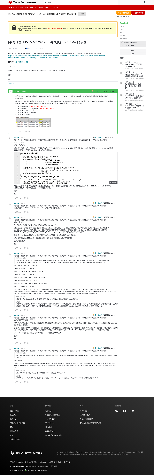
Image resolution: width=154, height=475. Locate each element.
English (55, 7)
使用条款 (52, 462)
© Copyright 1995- (18, 466)
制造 (11, 435)
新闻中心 (13, 419)
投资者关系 (14, 431)
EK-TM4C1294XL (129, 46)
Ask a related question (55, 28)
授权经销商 (97, 423)
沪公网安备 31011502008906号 (37, 470)
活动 (11, 427)
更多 (83, 14)
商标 (59, 462)
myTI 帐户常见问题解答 (53, 435)
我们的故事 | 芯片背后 (17, 423)
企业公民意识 (15, 439)
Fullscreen (113, 182)
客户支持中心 (50, 423)
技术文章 (33, 7)
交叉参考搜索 (50, 419)
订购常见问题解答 (86, 423)
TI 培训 (40, 7)
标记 (132, 50)
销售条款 (43, 462)
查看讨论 (27, 131)
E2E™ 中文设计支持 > (16, 7)
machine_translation (130, 42)
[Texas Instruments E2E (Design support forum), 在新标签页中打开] (124, 412)
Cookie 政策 (22, 462)
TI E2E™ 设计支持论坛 (52, 415)
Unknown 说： (21, 258)
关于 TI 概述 (14, 411)
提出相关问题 (124, 13)
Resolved (124, 23)
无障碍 (12, 462)
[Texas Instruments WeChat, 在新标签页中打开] (116, 412)
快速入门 (48, 7)
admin (15, 48)
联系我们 (48, 411)
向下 (21, 132)
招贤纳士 (13, 415)
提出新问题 (139, 13)
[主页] (24, 2)
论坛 (26, 7)
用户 (145, 2)
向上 (16, 132)
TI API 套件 (84, 411)
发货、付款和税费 (86, 419)
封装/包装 (48, 427)
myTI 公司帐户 (85, 415)
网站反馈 (67, 462)
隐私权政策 (33, 462)
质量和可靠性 (50, 431)
